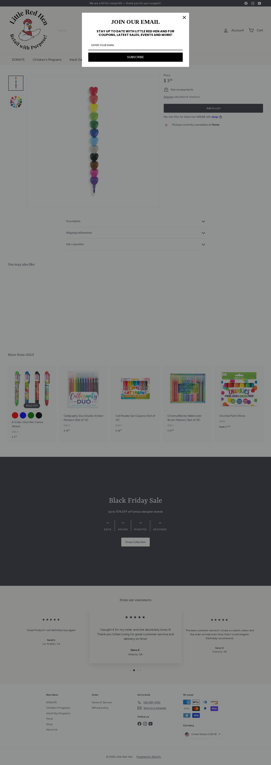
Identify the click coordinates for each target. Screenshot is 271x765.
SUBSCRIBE (135, 57)
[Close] (184, 17)
